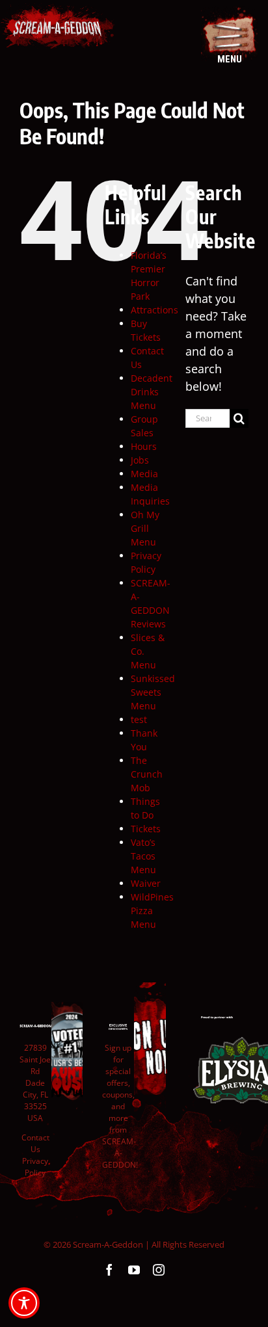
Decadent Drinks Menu (151, 392)
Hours (144, 446)
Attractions (154, 310)
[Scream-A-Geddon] (57, 12)
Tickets (146, 828)
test (139, 719)
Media (144, 473)
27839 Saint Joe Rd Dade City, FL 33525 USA (35, 1082)
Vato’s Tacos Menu (143, 856)
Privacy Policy (35, 1166)
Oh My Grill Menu (145, 528)
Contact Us (35, 1143)
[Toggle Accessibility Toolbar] (24, 1303)
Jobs (140, 460)
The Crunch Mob (147, 774)
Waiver (146, 883)
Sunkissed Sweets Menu (153, 692)
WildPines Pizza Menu (152, 910)
